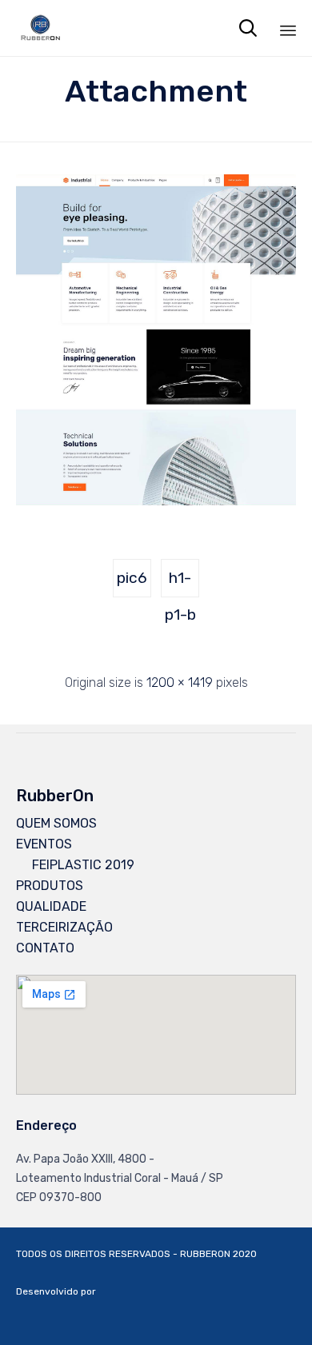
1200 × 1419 (179, 682)
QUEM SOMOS (56, 823)
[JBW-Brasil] (256, 1315)
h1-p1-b (180, 583)
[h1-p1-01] (156, 501)
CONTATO (45, 948)
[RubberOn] (40, 28)
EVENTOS (44, 844)
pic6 (132, 578)
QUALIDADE (51, 906)
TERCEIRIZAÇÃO (64, 927)
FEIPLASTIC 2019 (83, 864)
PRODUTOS (49, 885)
